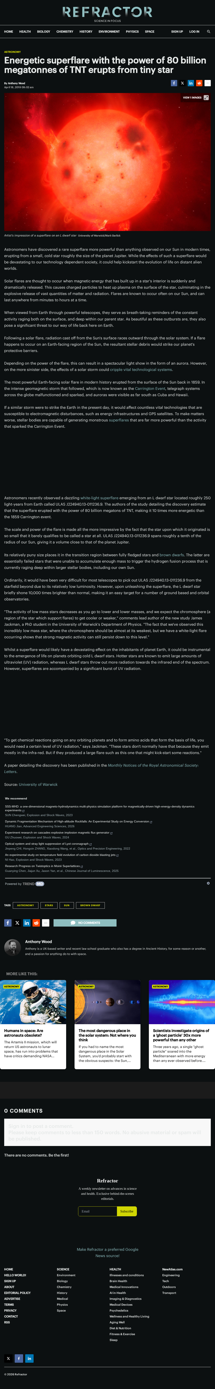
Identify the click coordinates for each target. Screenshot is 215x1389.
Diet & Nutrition (120, 1328)
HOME (8, 31)
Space (61, 1310)
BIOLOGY (43, 31)
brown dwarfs (172, 554)
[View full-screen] (206, 97)
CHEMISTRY (64, 31)
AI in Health (118, 1293)
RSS (7, 1322)
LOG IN (194, 31)
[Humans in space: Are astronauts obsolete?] (33, 1002)
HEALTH (25, 31)
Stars (49, 905)
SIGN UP (177, 31)
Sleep (114, 1340)
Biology (62, 1281)
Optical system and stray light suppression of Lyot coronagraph (47, 843)
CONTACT (11, 1316)
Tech (165, 1281)
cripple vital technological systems (141, 369)
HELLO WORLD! (15, 1275)
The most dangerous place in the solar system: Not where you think (107, 1035)
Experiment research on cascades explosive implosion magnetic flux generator (57, 832)
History (62, 1293)
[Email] (208, 83)
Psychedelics (119, 1310)
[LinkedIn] (191, 83)
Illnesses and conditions (127, 1275)
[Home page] (107, 13)
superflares (119, 420)
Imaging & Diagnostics (126, 1299)
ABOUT (9, 1287)
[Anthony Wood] (12, 947)
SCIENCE (63, 1269)
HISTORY (86, 31)
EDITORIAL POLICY (17, 1293)
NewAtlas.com (172, 1269)
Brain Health (118, 1281)
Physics (62, 1305)
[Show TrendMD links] (208, 883)
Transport (169, 1293)
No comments (89, 923)
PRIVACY (10, 1310)
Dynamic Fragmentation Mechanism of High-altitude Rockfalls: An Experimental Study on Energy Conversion (77, 821)
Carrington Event (150, 388)
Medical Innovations (124, 1287)
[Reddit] (199, 83)
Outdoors (169, 1287)
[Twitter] (182, 83)
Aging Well (117, 1322)
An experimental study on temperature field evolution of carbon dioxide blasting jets (60, 855)
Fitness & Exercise (122, 1334)
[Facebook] (174, 83)
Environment (66, 1275)
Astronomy (12, 52)
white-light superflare (99, 497)
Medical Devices (121, 1305)
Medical (62, 1299)
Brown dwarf (90, 905)
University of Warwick (38, 784)
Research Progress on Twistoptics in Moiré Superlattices (42, 866)
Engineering (171, 1275)
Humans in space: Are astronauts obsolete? (23, 1033)
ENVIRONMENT (109, 31)
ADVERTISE (12, 1299)
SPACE (149, 31)
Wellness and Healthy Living (129, 1316)
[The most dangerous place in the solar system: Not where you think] (108, 1002)
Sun (66, 905)
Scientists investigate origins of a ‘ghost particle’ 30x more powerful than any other (181, 1035)
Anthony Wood (38, 941)
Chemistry (64, 1287)
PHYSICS (132, 31)
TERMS (9, 1305)
